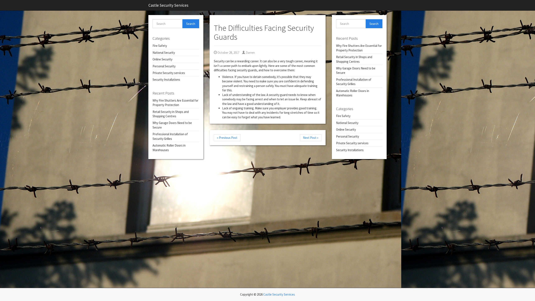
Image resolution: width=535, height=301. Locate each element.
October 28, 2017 (228, 53)
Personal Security (164, 66)
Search (190, 24)
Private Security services (169, 73)
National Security (164, 53)
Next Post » (310, 138)
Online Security (162, 59)
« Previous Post (227, 138)
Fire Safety (160, 46)
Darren (250, 53)
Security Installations (166, 80)
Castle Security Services (168, 5)
